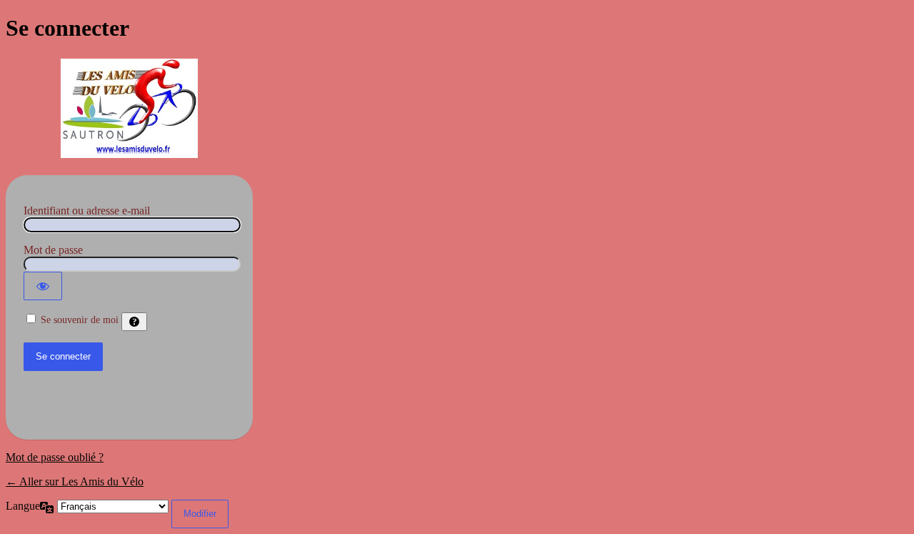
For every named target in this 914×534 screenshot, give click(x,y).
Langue (23, 506)
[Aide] (134, 321)
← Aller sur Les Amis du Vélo (75, 481)
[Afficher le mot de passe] (43, 286)
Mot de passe (53, 250)
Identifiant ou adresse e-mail (87, 210)
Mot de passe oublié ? (55, 457)
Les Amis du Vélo (129, 108)
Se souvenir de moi (80, 320)
